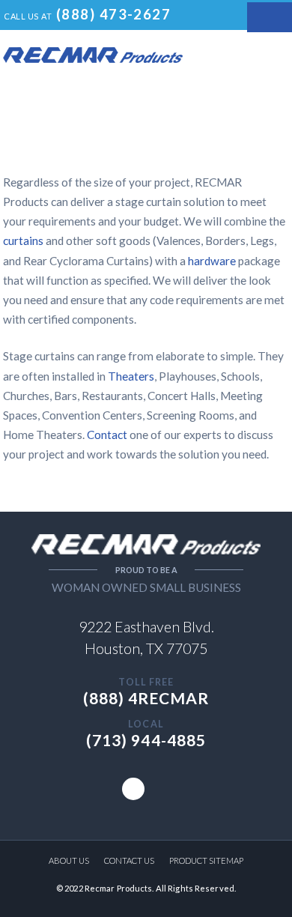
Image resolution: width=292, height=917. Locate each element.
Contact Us (129, 860)
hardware (213, 260)
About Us (69, 860)
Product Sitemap (206, 860)
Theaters (131, 376)
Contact (107, 434)
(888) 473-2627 (113, 14)
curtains (24, 240)
